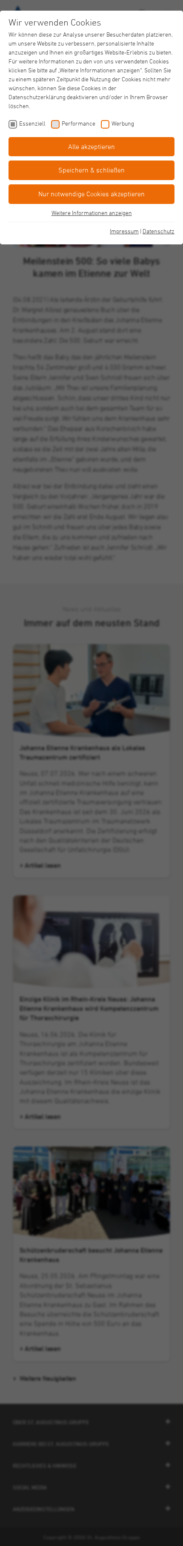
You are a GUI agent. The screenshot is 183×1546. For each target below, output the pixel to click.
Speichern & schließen (91, 170)
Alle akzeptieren (91, 146)
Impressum (124, 231)
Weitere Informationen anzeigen (91, 212)
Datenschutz (158, 231)
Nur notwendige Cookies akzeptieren (91, 194)
